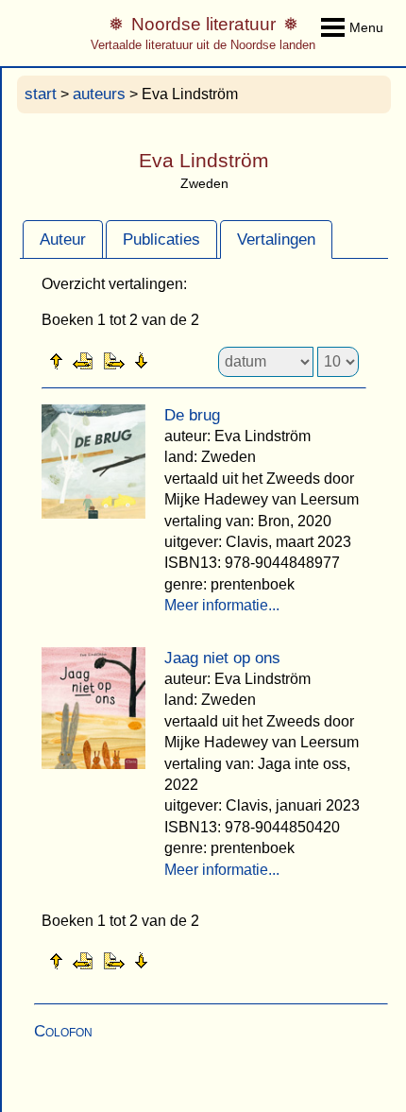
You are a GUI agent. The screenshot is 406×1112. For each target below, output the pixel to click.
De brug (192, 415)
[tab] (63, 239)
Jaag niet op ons (222, 658)
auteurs (99, 94)
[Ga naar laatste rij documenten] (188, 360)
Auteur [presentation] (63, 239)
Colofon (63, 1031)
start (41, 94)
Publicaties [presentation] (161, 239)
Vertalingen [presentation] (276, 239)
